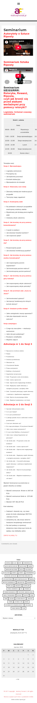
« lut (17, 679)
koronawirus (30, 572)
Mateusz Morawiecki (9, 582)
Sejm (6, 598)
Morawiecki (30, 582)
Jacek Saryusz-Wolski (11, 566)
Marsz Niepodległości (20, 579)
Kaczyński (28, 569)
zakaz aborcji (16, 608)
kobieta (14, 572)
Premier (27, 588)
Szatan (11, 598)
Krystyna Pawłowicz (25, 576)
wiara (26, 601)
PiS (21, 588)
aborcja (8, 563)
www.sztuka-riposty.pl (18, 699)
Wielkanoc (28, 605)
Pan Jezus (18, 585)
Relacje (19, 595)
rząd (31, 595)
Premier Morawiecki (10, 592)
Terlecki (30, 598)
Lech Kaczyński (7, 579)
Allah (15, 563)
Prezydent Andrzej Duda (25, 592)
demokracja (27, 563)
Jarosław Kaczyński (11, 569)
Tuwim (10, 601)
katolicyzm (6, 572)
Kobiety (21, 572)
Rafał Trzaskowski (9, 595)
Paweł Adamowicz (13, 588)
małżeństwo (21, 582)
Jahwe (30, 566)
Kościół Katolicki (11, 576)
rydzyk (26, 595)
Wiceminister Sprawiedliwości (14, 605)
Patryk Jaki (26, 585)
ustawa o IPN (18, 601)
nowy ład (10, 585)
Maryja (32, 579)
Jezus (21, 569)
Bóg (20, 563)
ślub (23, 608)
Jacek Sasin (23, 566)
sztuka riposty (20, 598)
